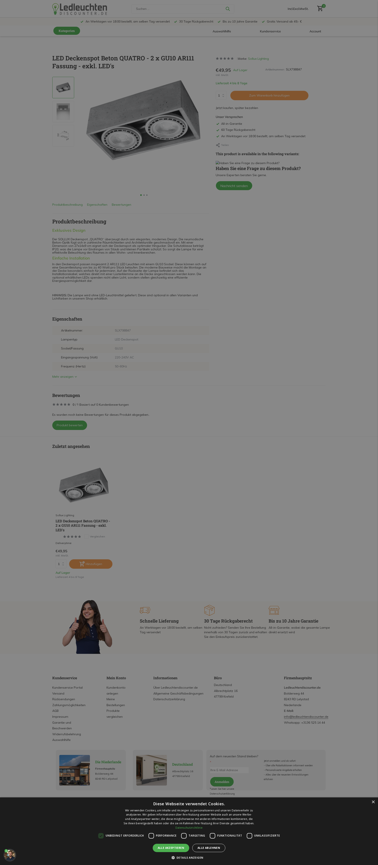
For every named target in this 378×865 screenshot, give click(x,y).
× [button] (373, 802)
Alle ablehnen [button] (209, 848)
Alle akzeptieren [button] (171, 848)
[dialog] (189, 831)
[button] (189, 857)
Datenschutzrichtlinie (189, 828)
